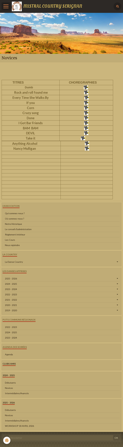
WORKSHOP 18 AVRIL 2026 (19, 426)
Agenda (9, 354)
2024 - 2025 (11, 283)
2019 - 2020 (11, 310)
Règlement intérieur (15, 234)
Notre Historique (13, 224)
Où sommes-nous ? (14, 218)
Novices (9, 388)
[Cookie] (6, 440)
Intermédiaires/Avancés (17, 393)
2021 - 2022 (11, 299)
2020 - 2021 (11, 305)
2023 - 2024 (11, 289)
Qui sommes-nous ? (15, 213)
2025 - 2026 (11, 278)
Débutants (10, 382)
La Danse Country (14, 261)
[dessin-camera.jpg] (86, 87)
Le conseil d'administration (18, 229)
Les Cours (10, 239)
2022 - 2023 (11, 294)
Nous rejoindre (12, 245)
